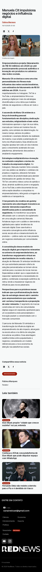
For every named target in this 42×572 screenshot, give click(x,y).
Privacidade (6, 562)
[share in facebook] (13, 31)
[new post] (21, 408)
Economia (6, 420)
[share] (4, 367)
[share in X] (9, 31)
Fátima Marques (9, 22)
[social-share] (4, 31)
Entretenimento (9, 374)
